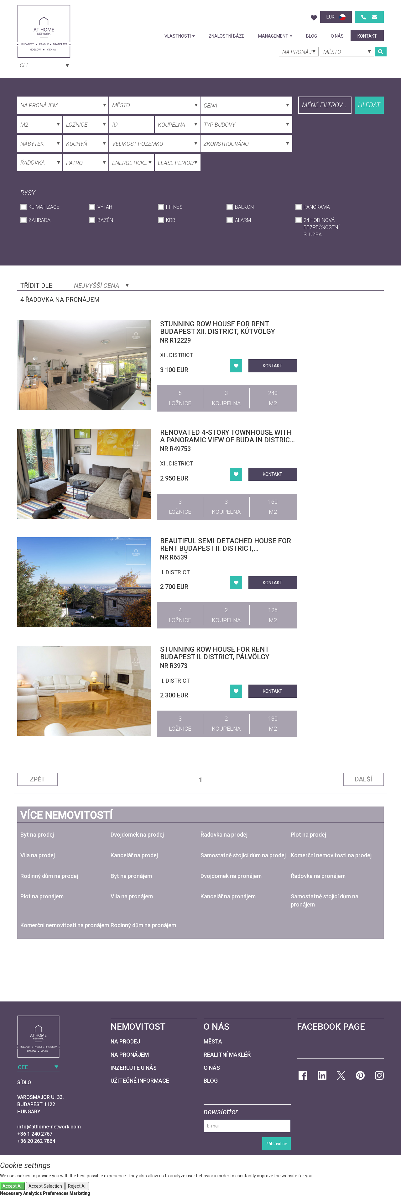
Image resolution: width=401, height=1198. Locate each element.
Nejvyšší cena (97, 285)
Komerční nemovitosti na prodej (331, 855)
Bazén (105, 220)
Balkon (244, 207)
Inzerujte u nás (134, 1067)
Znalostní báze (226, 36)
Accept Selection (45, 1186)
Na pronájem (130, 1054)
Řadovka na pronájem (318, 876)
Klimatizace (44, 207)
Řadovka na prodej (223, 834)
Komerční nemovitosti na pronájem (64, 925)
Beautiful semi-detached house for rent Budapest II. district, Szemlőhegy (225, 548)
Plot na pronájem (42, 896)
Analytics (32, 1193)
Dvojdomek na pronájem (231, 876)
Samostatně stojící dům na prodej (243, 855)
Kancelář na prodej (134, 855)
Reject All (77, 1186)
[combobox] (43, 64)
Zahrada (39, 220)
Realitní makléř (227, 1054)
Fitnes (174, 207)
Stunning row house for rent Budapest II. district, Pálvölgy (214, 653)
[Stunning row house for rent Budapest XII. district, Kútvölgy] (84, 365)
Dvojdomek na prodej (137, 834)
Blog (311, 36)
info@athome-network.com (49, 1127)
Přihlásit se (276, 1143)
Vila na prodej (37, 855)
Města (213, 1041)
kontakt (367, 36)
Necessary (11, 1193)
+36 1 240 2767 (34, 1134)
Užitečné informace (140, 1080)
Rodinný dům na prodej (49, 876)
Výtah (104, 207)
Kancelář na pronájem (228, 896)
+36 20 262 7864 (36, 1141)
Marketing (80, 1193)
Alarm (243, 220)
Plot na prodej (308, 834)
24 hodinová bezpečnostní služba (322, 227)
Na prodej (125, 1041)
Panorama (317, 207)
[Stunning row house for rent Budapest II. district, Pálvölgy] (84, 691)
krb (170, 220)
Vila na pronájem (132, 896)
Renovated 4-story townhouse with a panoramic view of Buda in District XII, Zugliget (227, 439)
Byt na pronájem (131, 876)
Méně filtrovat (326, 105)
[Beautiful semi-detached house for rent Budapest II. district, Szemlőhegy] (84, 582)
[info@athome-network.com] (375, 17)
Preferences (56, 1193)
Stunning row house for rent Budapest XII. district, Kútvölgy (217, 327)
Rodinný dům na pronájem (143, 925)
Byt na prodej (37, 834)
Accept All (13, 1186)
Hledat (369, 105)
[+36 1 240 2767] (363, 17)
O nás (337, 36)
